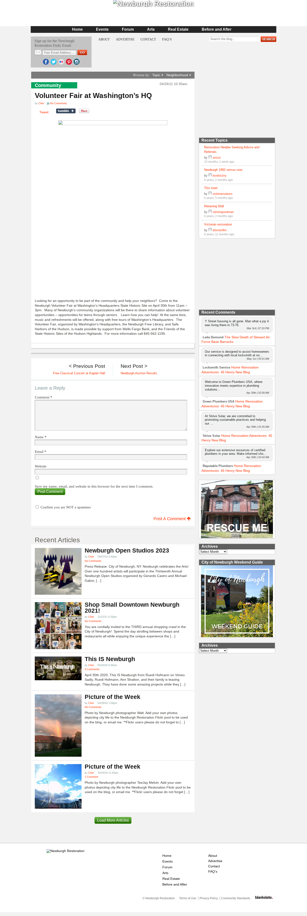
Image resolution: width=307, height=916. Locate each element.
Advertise (125, 39)
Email (40, 452)
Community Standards (235, 898)
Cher (41, 103)
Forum (128, 29)
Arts (151, 29)
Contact (148, 39)
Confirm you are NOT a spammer (65, 507)
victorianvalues (222, 193)
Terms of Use (187, 898)
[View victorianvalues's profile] (210, 194)
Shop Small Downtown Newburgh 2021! (132, 608)
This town (211, 188)
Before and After (216, 29)
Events (102, 29)
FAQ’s (167, 39)
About (104, 39)
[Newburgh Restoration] (65, 851)
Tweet (43, 112)
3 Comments (92, 669)
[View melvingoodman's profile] (210, 212)
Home (77, 29)
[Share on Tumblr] (66, 111)
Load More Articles (113, 820)
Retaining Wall (214, 206)
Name (41, 437)
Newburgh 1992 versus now (223, 170)
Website (41, 466)
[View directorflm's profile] (210, 230)
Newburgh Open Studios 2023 (127, 550)
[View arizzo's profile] (210, 157)
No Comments (93, 560)
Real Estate (178, 29)
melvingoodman (223, 211)
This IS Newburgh (110, 659)
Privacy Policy (209, 898)
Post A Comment (170, 518)
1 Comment (91, 776)
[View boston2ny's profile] (210, 175)
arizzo (217, 157)
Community (48, 85)
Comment (43, 397)
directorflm (219, 230)
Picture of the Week (112, 697)
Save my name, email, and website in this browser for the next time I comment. (94, 486)
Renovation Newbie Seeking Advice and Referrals (231, 149)
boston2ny (219, 175)
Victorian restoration (218, 224)
